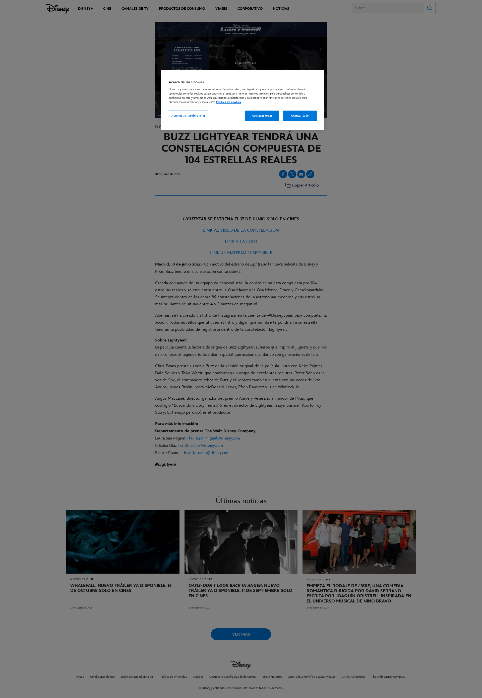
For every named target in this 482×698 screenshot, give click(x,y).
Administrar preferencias (188, 115)
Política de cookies (228, 102)
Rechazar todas (262, 115)
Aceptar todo (300, 115)
